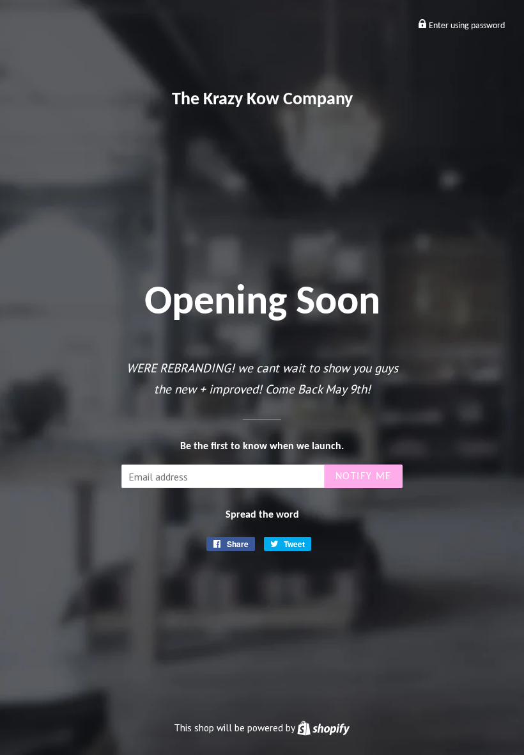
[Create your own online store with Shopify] (323, 728)
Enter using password (466, 26)
